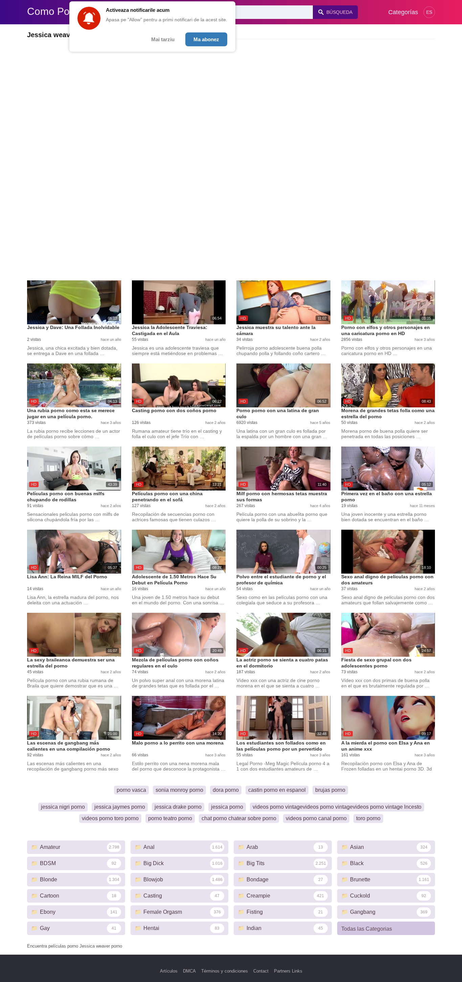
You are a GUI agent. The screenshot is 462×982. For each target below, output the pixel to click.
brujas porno (330, 790)
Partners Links (288, 971)
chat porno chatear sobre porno (239, 818)
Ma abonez (206, 39)
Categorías (403, 12)
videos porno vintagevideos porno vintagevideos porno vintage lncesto (337, 807)
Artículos (169, 971)
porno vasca (131, 790)
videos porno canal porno (316, 818)
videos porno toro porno (110, 818)
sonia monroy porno (179, 790)
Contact (261, 971)
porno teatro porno (170, 818)
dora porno (226, 790)
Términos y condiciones (224, 971)
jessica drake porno (178, 807)
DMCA (189, 971)
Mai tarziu (163, 39)
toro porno (368, 818)
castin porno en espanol (277, 790)
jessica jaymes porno (119, 807)
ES (429, 12)
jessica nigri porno (63, 807)
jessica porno (227, 807)
